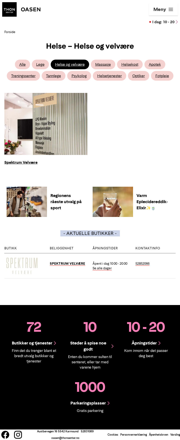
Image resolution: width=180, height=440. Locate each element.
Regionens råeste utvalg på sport (66, 201)
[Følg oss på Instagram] (18, 434)
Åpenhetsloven (158, 434)
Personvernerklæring (133, 434)
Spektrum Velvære (67, 263)
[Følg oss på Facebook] (5, 434)
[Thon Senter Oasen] (21, 9)
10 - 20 (163, 22)
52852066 (142, 263)
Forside (9, 32)
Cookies (113, 434)
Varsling (175, 434)
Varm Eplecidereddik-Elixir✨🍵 (152, 201)
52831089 (87, 431)
